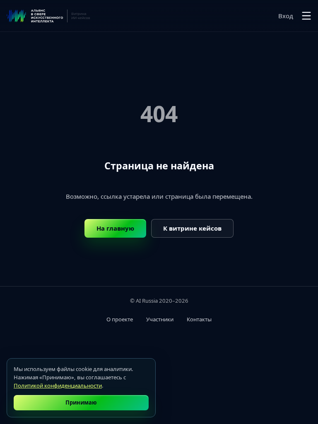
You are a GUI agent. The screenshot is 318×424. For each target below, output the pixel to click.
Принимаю (81, 402)
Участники (159, 319)
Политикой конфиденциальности (58, 385)
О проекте (119, 319)
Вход (285, 16)
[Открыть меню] (306, 15)
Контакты (199, 319)
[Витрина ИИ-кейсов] (67, 16)
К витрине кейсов (192, 228)
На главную (115, 228)
